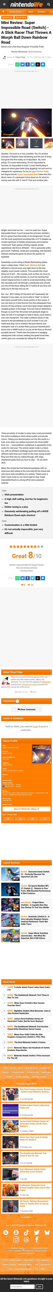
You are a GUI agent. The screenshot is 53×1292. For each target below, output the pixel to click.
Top (6, 1068)
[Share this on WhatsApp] (17, 64)
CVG (36, 1269)
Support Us (45, 1068)
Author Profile (22, 692)
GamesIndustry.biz (23, 1269)
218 (16, 940)
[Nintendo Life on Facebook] (36, 1240)
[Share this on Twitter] (32, 64)
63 (17, 894)
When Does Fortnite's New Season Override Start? (25, 1004)
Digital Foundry (9, 1264)
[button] (4, 122)
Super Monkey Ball (32, 265)
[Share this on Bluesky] (22, 64)
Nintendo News (25, 1264)
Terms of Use (33, 1072)
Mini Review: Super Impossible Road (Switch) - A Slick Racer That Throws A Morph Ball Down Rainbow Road (26, 32)
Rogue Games (7, 765)
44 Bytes (18, 1251)
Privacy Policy (18, 1072)
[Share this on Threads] (37, 64)
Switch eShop (21, 18)
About (13, 1068)
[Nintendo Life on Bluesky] (47, 1233)
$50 (8, 819)
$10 (45, 819)
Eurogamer (46, 1264)
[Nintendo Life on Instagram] (16, 1240)
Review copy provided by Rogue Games (26, 565)
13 (31, 584)
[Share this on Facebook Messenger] (43, 64)
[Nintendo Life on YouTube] (16, 1233)
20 (17, 879)
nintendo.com (7, 800)
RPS (43, 1269)
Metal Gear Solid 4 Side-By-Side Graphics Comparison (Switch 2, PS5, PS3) (26, 1035)
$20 (32, 819)
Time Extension (43, 1260)
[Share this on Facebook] (27, 64)
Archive (9, 1077)
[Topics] (4, 4)
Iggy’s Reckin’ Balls (40, 171)
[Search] (48, 4)
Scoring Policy (26, 571)
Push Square (16, 1260)
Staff (20, 1068)
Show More (26, 1217)
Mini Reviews (7, 18)
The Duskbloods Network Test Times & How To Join (28, 996)
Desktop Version (39, 1077)
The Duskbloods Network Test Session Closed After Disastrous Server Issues (27, 1027)
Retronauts (46, 682)
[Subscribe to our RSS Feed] (5, 1233)
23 (17, 910)
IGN (36, 1264)
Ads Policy (46, 1072)
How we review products (26, 568)
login (35, 726)
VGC (10, 1269)
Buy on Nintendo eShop (25, 809)
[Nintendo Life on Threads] (26, 1240)
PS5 (7, 759)
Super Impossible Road (28, 174)
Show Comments (27, 709)
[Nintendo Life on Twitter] (36, 1233)
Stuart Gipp (20, 57)
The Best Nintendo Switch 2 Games (26, 1042)
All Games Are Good (29, 685)
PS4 (3, 759)
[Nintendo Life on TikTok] (26, 1233)
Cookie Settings (23, 1077)
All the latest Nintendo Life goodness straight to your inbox (26, 1280)
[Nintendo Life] (26, 4)
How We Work (31, 1068)
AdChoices (29, 1251)
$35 (20, 819)
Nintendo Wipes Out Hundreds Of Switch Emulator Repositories (28, 1049)
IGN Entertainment (40, 1248)
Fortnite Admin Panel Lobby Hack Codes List (28, 988)
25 (17, 925)
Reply (34, 692)
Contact (5, 1072)
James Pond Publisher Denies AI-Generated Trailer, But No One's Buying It (25, 1020)
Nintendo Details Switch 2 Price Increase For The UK (28, 1056)
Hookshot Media (17, 1248)
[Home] (3, 12)
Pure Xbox (28, 1260)
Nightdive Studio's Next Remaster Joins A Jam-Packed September (29, 1012)
